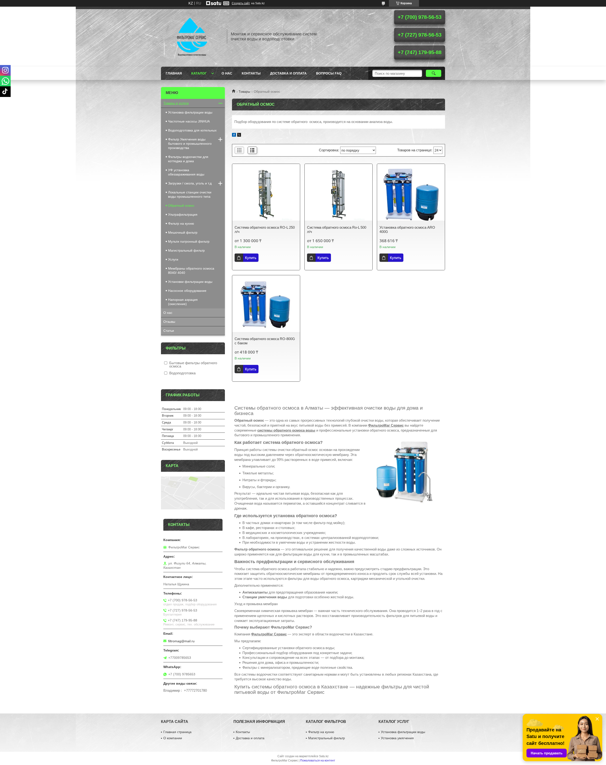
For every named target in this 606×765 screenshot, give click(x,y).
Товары (244, 91)
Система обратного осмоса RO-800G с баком (265, 341)
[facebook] (234, 135)
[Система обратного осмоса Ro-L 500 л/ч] (338, 195)
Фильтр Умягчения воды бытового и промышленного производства (190, 143)
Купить (250, 258)
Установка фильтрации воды (190, 112)
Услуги (173, 259)
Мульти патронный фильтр (188, 241)
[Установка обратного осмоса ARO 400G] (410, 195)
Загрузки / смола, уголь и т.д (190, 183)
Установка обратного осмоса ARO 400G (407, 229)
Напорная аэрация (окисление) (183, 302)
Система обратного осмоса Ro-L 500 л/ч (336, 229)
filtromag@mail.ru (181, 641)
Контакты (251, 73)
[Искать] (433, 73)
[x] (239, 135)
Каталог (199, 73)
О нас (227, 73)
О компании (172, 738)
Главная (174, 73)
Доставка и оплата (288, 73)
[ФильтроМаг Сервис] (192, 36)
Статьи (168, 330)
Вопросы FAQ (329, 73)
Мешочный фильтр (182, 232)
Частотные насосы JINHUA (189, 121)
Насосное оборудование (187, 291)
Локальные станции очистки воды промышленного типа (189, 194)
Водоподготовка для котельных (192, 130)
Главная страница (177, 732)
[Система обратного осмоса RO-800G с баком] (266, 306)
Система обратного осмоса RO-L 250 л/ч (265, 229)
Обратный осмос (181, 205)
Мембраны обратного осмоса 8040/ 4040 (191, 271)
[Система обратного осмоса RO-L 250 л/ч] (266, 195)
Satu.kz (324, 756)
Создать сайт (241, 3)
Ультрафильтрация (182, 214)
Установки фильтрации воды (190, 282)
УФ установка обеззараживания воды (186, 172)
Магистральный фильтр (186, 250)
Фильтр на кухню (181, 223)
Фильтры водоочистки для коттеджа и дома (188, 159)
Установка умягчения (397, 738)
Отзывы (169, 321)
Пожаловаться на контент (317, 760)
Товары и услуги (176, 103)
